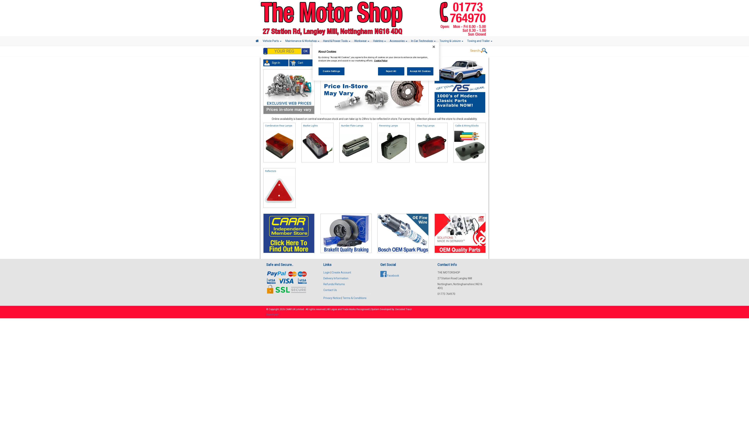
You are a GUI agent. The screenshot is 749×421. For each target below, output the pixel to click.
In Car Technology (422, 40)
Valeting (378, 40)
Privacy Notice (332, 298)
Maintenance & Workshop (301, 40)
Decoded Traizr (403, 309)
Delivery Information (335, 278)
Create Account (341, 272)
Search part (272, 314)
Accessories (397, 40)
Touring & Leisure (450, 40)
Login (326, 272)
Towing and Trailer (478, 40)
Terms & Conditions (355, 298)
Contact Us (330, 290)
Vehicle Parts (271, 40)
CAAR (289, 309)
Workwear (360, 40)
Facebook (393, 275)
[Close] (434, 46)
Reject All (391, 71)
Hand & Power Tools (335, 40)
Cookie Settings (331, 71)
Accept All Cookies (420, 71)
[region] (375, 61)
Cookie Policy (380, 60)
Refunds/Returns (334, 284)
